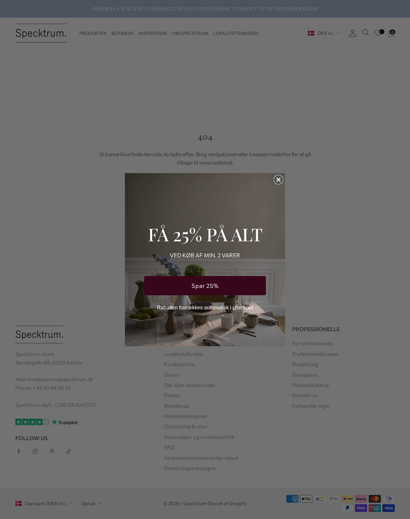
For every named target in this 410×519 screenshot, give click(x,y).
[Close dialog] (279, 180)
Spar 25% (205, 285)
